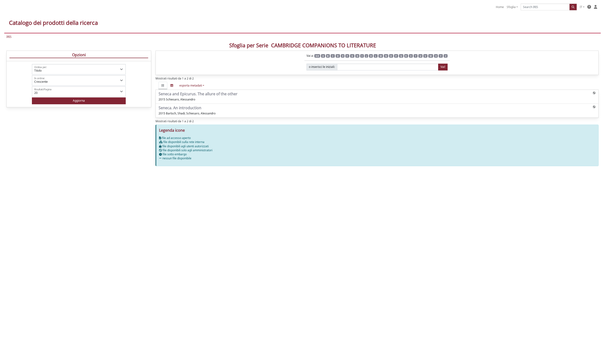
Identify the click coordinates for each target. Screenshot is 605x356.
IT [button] (581, 7)
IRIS (9, 37)
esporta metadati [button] (190, 85)
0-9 (317, 55)
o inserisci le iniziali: (322, 67)
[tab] (162, 85)
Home (500, 7)
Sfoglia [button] (511, 7)
